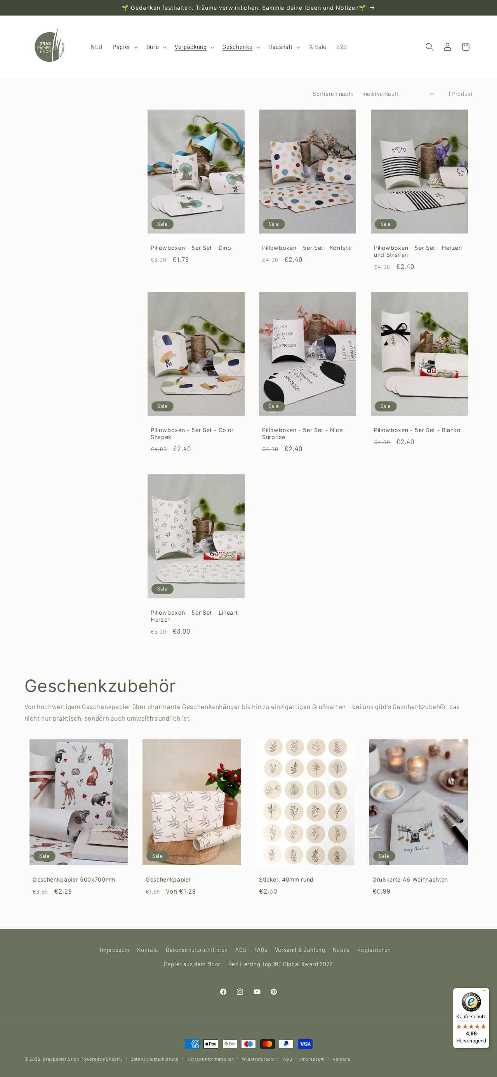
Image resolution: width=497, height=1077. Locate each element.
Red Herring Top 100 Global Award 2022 (280, 963)
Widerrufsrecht (258, 1058)
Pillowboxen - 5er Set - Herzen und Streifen (418, 251)
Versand (341, 1058)
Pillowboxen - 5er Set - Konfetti (307, 247)
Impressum (115, 949)
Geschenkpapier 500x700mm (74, 879)
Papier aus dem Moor (192, 963)
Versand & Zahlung (300, 949)
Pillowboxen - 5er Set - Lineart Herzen (194, 616)
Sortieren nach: (333, 93)
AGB (241, 949)
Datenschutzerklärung (154, 1058)
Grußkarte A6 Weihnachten (410, 879)
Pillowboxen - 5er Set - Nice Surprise (302, 434)
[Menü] (484, 992)
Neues (341, 949)
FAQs (261, 949)
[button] (124, 47)
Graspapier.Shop (61, 1058)
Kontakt (147, 949)
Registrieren (374, 949)
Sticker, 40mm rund (286, 879)
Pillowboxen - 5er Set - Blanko (417, 430)
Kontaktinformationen (210, 1058)
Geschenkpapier (168, 879)
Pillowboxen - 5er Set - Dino (191, 247)
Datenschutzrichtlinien (197, 949)
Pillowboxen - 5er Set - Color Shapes (192, 434)
